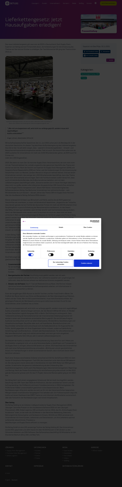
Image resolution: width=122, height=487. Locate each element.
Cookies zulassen (86, 263)
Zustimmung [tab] (34, 227)
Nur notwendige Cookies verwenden (60, 263)
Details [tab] (61, 227)
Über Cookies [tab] (88, 227)
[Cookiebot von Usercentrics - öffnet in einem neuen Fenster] (91, 221)
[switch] (50, 254)
